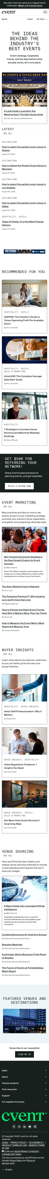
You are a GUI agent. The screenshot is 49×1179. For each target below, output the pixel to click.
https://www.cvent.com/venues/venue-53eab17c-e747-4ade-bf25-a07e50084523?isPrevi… (24, 251)
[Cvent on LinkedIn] (24, 1126)
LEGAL (5, 1142)
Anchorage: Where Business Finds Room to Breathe (24, 956)
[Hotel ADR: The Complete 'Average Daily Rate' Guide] (24, 350)
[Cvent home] (9, 12)
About (5, 1077)
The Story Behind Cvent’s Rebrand (20, 587)
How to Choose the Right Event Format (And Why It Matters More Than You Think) (24, 611)
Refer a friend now (19, 486)
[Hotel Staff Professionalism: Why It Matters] (24, 687)
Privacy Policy (15, 1160)
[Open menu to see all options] (45, 12)
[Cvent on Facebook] (14, 1126)
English (8, 1169)
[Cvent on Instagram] (35, 1126)
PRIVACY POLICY (19, 1142)
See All (7, 133)
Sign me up (24, 1054)
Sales (4, 1070)
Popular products (10, 1083)
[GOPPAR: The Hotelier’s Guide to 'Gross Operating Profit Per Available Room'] (24, 293)
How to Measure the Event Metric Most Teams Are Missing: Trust (23, 625)
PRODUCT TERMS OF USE (14, 1145)
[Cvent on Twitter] (19, 1126)
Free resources (9, 1089)
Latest (30, 19)
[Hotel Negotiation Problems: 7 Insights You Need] (24, 741)
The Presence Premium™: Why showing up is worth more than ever (23, 598)
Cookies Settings (11, 1154)
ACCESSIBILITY (36, 1142)
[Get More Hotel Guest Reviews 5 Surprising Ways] (24, 794)
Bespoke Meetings (12, 945)
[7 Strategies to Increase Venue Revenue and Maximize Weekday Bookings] (24, 405)
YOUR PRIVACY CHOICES (26, 1151)
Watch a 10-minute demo (30, 5)
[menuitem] (30, 19)
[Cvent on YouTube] (30, 1126)
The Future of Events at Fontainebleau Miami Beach (22, 969)
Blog (4, 19)
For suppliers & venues (13, 1102)
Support (6, 1095)
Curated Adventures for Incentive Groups (24, 935)
